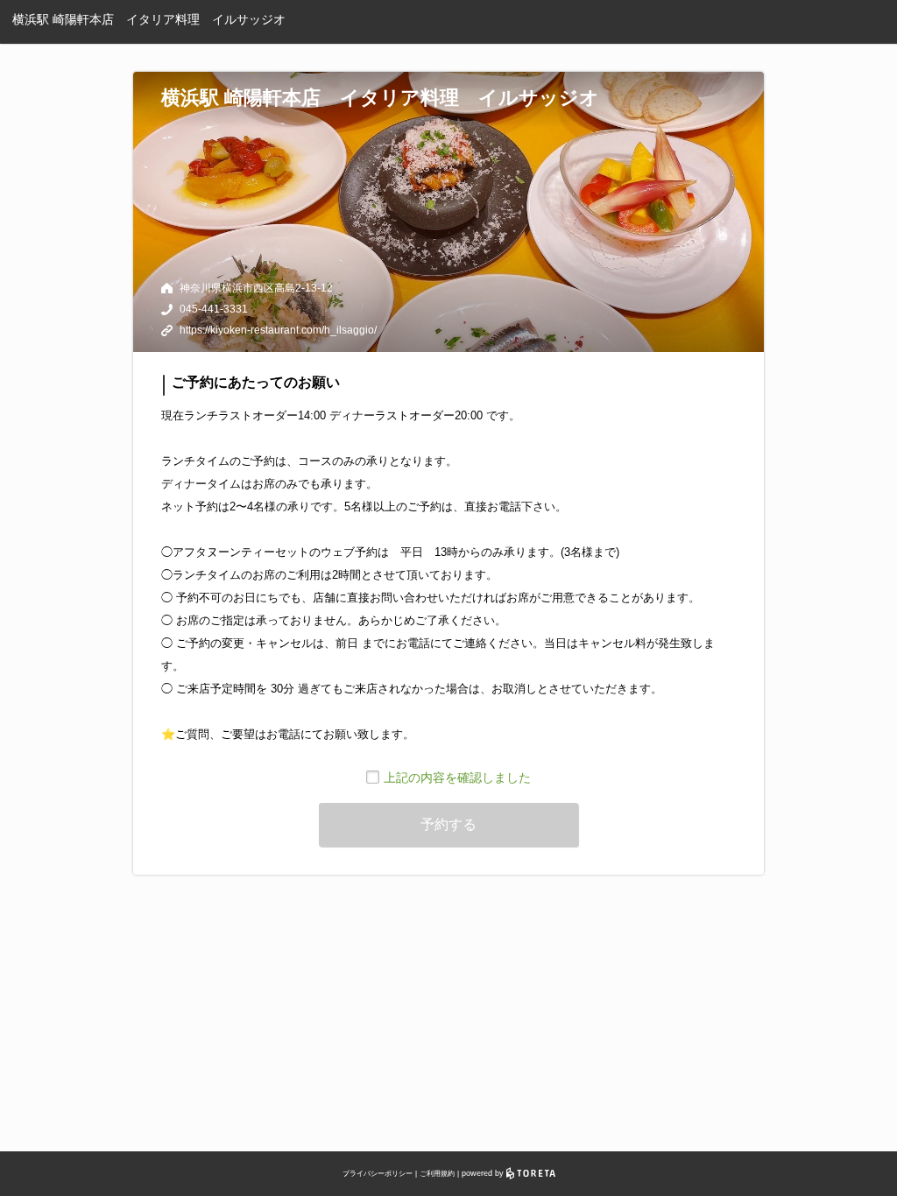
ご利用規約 (437, 1174)
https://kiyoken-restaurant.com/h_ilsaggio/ (278, 330)
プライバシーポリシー (378, 1174)
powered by (484, 1173)
